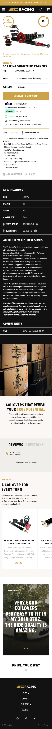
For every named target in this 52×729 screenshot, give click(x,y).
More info (19, 111)
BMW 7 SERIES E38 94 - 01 (24, 71)
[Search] (41, 9)
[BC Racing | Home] (21, 9)
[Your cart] (48, 9)
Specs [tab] (5, 133)
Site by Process (44, 725)
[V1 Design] (43, 21)
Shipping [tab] (14, 133)
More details (19, 563)
